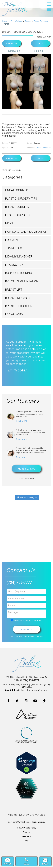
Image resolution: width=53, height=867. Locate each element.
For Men (11, 240)
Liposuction (14, 265)
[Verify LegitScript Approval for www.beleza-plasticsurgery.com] (26, 760)
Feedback (26, 836)
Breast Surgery (17, 207)
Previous (11, 43)
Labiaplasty (14, 314)
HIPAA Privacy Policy (26, 827)
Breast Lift (13, 289)
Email (45, 864)
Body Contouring (18, 273)
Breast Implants (17, 298)
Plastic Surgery (17, 215)
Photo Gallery (16, 21)
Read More (21, 420)
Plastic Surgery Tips (21, 198)
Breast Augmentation (21, 281)
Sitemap (26, 832)
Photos (7, 864)
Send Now (26, 629)
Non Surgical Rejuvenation (26, 232)
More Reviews (26, 468)
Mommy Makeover (18, 256)
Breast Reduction (41, 21)
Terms (40, 637)
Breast (28, 21)
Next (41, 43)
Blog (26, 840)
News (9, 223)
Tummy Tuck (14, 248)
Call (26, 864)
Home (4, 21)
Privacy (33, 637)
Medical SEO (16, 815)
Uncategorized (16, 190)
